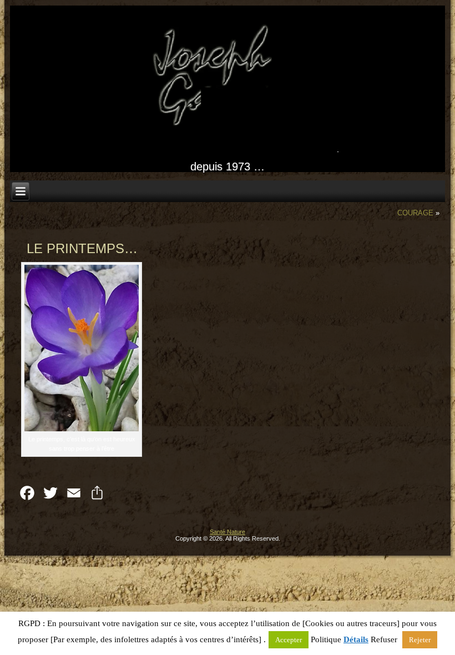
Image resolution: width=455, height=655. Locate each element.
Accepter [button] (288, 640)
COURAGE (415, 213)
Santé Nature (227, 531)
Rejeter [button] (420, 640)
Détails (355, 639)
